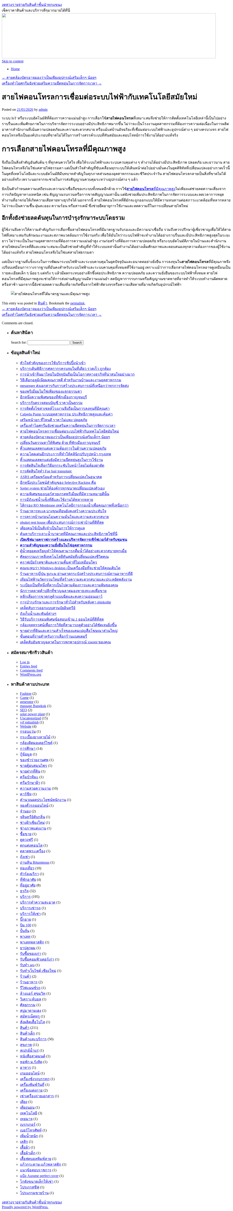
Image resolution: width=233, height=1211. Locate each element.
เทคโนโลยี (28, 1113)
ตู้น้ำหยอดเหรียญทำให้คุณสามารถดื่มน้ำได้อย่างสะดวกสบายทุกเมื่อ (73, 551)
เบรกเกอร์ (27, 1124)
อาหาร (25, 1067)
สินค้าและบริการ (33, 1039)
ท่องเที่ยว (27, 868)
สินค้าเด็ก (27, 1033)
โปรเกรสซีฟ (29, 1187)
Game (24, 698)
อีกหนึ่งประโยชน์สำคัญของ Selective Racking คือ (58, 482)
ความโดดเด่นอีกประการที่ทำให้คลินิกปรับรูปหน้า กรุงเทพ (65, 454)
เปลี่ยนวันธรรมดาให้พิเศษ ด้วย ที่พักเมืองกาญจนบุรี (60, 443)
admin (43, 109)
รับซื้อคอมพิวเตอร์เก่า (37, 959)
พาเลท (25, 936)
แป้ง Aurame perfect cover (39, 1176)
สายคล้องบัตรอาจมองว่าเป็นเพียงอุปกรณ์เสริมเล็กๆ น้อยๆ (49, 78)
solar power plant (32, 714)
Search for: (19, 342)
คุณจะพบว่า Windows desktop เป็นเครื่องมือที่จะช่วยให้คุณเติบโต (70, 568)
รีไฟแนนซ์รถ (30, 988)
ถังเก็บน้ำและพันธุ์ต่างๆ (38, 614)
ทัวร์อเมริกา (29, 874)
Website (25, 726)
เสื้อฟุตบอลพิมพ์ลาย (35, 1159)
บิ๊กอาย (25, 919)
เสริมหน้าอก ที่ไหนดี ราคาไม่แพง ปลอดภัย (53, 420)
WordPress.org (30, 674)
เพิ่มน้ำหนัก (29, 1136)
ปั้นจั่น (24, 931)
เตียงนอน (27, 1107)
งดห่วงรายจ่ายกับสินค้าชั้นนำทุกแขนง (32, 5)
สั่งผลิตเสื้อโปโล (32, 1022)
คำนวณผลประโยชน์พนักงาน (43, 800)
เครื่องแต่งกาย (31, 1090)
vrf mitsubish (29, 722)
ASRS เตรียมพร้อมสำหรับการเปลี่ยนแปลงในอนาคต (61, 477)
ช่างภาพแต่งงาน (33, 828)
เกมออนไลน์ (30, 1073)
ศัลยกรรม (27, 1005)
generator (26, 702)
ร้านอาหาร (29, 982)
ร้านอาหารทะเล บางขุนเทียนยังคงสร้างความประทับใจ (63, 511)
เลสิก (24, 1142)
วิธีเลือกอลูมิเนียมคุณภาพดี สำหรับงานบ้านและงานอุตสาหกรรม (70, 380)
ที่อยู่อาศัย (27, 885)
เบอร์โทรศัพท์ (31, 1130)
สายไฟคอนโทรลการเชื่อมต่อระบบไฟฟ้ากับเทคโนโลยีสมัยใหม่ (69, 431)
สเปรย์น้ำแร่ (29, 1050)
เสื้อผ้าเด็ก (27, 1153)
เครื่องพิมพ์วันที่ (32, 1085)
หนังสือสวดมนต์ (32, 1056)
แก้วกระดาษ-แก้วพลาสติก (40, 1164)
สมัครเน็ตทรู (30, 1016)
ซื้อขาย (25, 834)
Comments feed (31, 670)
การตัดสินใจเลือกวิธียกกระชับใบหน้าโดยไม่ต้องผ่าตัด (62, 465)
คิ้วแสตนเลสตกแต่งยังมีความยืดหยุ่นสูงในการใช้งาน (61, 460)
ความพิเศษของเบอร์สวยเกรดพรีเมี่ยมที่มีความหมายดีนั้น (64, 494)
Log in (25, 662)
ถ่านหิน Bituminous (34, 862)
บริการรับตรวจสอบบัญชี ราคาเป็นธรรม (51, 403)
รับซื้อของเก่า (30, 954)
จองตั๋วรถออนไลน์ (34, 805)
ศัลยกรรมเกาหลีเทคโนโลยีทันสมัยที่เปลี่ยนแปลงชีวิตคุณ (64, 557)
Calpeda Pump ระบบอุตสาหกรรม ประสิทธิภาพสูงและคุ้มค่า (66, 414)
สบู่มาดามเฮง (30, 1011)
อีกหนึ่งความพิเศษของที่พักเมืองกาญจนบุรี (53, 397)
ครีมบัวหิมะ (29, 777)
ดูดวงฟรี (26, 840)
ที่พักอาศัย (28, 879)
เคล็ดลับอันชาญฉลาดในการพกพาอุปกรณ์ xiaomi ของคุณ (65, 642)
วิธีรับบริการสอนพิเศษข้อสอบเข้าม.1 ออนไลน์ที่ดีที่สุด (62, 619)
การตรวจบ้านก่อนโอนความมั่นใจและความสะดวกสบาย (64, 517)
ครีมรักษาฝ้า (30, 783)
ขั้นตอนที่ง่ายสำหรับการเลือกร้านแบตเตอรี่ (53, 636)
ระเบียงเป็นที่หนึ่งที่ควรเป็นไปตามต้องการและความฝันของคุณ (69, 585)
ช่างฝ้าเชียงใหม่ (32, 823)
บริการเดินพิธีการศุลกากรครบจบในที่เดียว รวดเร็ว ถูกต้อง (65, 369)
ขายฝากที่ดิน (30, 771)
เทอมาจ (26, 1119)
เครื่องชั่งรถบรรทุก (35, 1079)
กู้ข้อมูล (26, 754)
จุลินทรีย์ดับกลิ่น (32, 817)
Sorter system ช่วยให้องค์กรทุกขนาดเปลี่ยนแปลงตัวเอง (62, 488)
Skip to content (12, 61)
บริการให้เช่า (30, 914)
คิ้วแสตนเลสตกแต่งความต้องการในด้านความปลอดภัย (63, 448)
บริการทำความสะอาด (37, 902)
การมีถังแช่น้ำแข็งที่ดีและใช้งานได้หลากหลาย (56, 500)
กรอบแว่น (28, 731)
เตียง (23, 1102)
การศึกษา (27, 748)
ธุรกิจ (24, 891)
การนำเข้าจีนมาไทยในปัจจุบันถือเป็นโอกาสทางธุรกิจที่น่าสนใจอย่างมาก (77, 374)
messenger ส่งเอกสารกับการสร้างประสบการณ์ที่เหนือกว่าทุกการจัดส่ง (74, 386)
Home (15, 69)
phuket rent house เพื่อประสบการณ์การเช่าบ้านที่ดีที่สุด (62, 522)
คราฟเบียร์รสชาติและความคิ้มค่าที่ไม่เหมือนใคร (58, 562)
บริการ (25, 897)
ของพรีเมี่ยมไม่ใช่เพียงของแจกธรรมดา (51, 391)
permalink (77, 303)
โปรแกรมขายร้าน (34, 1193)
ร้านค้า (25, 976)
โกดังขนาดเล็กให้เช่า (36, 1181)
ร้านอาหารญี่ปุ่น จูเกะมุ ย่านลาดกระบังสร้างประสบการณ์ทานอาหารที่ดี (76, 574)
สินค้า (42, 303)
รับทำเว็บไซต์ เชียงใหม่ (38, 971)
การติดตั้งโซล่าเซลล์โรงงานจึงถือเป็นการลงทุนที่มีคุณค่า (65, 408)
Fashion (25, 694)
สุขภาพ (26, 1045)
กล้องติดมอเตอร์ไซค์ (36, 743)
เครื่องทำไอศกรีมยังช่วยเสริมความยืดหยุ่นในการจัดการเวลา (52, 83)
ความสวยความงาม (35, 788)
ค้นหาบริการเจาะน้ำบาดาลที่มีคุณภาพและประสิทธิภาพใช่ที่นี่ (68, 534)
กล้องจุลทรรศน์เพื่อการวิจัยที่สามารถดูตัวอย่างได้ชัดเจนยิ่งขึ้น (68, 625)
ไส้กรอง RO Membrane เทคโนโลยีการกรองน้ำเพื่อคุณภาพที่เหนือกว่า (74, 505)
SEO (23, 710)
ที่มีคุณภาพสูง (151, 189)
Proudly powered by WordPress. (25, 1207)
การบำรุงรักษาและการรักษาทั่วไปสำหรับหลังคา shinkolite (65, 602)
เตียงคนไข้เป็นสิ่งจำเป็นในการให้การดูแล (52, 528)
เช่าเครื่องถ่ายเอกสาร (37, 1096)
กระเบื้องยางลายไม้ (35, 737)
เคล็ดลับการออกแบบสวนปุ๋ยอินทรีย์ (47, 608)
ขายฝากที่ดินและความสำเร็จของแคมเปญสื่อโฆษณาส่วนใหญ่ (69, 631)
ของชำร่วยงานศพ (34, 760)
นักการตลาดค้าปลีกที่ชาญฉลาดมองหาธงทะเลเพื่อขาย (63, 591)
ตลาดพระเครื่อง (32, 851)
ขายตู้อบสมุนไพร (33, 766)
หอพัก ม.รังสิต (31, 1062)
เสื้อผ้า (25, 1147)
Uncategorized (30, 718)
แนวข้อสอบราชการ (35, 1170)
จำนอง (25, 811)
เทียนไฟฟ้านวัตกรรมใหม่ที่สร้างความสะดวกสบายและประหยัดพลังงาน (76, 579)
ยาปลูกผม (27, 948)
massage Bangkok (33, 706)
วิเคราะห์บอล (30, 999)
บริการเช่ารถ (30, 908)
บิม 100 (25, 925)
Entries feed (28, 666)
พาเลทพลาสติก (32, 942)
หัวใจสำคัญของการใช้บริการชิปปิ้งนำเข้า (53, 363)
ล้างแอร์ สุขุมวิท (33, 993)
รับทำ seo (27, 965)
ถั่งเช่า (25, 857)
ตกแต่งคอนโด (31, 845)
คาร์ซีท (26, 794)
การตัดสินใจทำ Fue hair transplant (46, 471)
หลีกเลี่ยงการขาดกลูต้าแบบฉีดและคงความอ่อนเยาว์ (61, 596)
